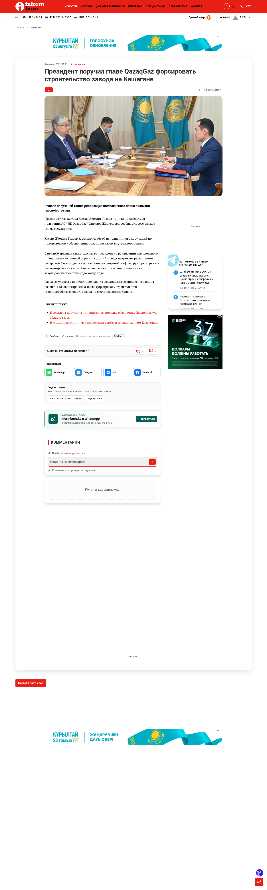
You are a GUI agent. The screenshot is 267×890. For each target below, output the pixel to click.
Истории (86, 6)
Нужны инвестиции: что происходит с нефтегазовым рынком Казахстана (104, 323)
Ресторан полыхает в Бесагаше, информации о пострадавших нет (195, 300)
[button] (236, 17)
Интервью (135, 6)
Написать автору (211, 90)
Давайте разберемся (110, 6)
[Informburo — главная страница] (30, 6)
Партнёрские (178, 6)
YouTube (196, 6)
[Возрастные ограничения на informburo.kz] (226, 6)
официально (79, 64)
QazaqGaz (95, 398)
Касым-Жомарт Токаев (66, 398)
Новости (71, 6)
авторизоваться (76, 453)
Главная (20, 27)
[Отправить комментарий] (152, 462)
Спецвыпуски (155, 6)
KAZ (248, 6)
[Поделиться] (259, 882)
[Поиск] (233, 6)
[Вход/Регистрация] (240, 6)
